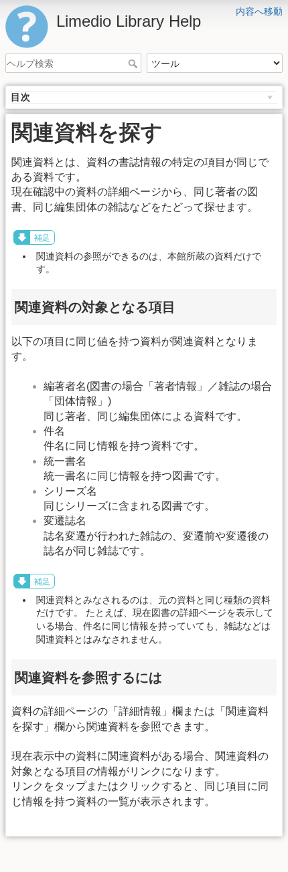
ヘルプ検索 (134, 63)
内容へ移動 (259, 11)
